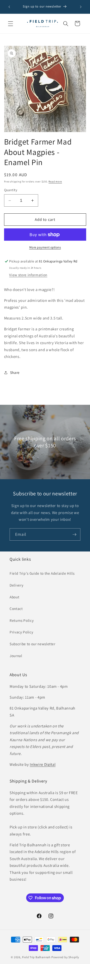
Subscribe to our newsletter (32, 643)
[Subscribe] (74, 534)
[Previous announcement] (9, 6)
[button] (10, 23)
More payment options (45, 247)
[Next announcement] (81, 6)
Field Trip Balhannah (36, 957)
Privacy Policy (21, 632)
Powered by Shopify (65, 957)
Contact (16, 608)
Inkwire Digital (42, 764)
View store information (28, 274)
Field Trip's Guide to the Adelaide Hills (42, 573)
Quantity (11, 190)
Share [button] (15, 372)
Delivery (16, 585)
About (14, 596)
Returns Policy (22, 620)
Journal (16, 655)
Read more (55, 181)
